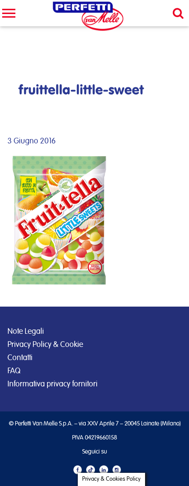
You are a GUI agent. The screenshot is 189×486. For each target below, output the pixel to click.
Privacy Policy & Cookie (45, 345)
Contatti (20, 358)
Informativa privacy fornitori (52, 384)
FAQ (13, 371)
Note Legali (25, 332)
